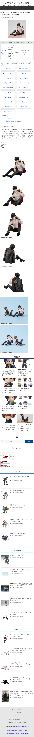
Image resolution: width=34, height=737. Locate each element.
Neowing (8, 78)
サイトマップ (17, 716)
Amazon (8, 69)
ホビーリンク (23, 102)
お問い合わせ (17, 712)
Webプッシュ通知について (17, 719)
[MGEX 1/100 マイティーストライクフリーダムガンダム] (5, 524)
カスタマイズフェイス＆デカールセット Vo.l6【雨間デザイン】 (21, 570)
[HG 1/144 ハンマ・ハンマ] (5, 510)
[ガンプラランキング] (5, 463)
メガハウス (9, 124)
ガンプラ (17, 471)
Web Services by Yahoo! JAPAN (17, 730)
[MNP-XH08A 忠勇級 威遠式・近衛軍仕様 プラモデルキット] (5, 603)
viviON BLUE (8, 102)
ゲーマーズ (24, 106)
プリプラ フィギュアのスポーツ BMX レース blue (20, 613)
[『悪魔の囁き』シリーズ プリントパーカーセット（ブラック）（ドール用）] (5, 682)
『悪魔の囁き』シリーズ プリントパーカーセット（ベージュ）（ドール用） (21, 664)
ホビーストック (8, 111)
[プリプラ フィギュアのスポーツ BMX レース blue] (5, 617)
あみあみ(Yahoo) (8, 83)
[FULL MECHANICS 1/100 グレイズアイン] (5, 481)
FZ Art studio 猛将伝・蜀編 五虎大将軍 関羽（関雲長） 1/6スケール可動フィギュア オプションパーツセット (21, 693)
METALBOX (8, 97)
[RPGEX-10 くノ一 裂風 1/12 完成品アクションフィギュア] (5, 639)
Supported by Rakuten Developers (17, 734)
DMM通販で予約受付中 (3, 52)
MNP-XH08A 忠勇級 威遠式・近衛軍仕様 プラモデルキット (21, 599)
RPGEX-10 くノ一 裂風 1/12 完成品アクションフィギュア (21, 635)
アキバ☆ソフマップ (24, 68)
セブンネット (23, 92)
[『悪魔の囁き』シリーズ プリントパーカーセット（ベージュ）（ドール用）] (5, 668)
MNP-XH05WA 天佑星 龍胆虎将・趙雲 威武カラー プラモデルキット (21, 585)
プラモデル (17, 550)
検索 (29, 441)
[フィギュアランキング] (5, 466)
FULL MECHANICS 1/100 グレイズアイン (21, 477)
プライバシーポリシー (17, 709)
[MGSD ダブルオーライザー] (5, 538)
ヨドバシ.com (24, 78)
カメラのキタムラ (24, 87)
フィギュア (10, 118)
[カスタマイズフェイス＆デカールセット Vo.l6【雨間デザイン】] (5, 574)
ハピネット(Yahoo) (24, 83)
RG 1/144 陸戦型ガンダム (17, 491)
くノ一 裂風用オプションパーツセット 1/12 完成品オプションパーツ (21, 649)
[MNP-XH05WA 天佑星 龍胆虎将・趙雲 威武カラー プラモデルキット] (5, 589)
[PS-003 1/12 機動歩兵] (5, 560)
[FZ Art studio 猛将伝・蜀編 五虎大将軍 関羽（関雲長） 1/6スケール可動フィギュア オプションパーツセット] (5, 696)
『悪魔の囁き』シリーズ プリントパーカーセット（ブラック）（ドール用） (21, 678)
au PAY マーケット (8, 73)
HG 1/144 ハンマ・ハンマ (17, 505)
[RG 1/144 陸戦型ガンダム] (5, 495)
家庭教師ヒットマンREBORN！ (14, 121)
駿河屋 (24, 73)
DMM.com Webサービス (21, 726)
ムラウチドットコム (8, 92)
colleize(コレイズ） (24, 97)
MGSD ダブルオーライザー (18, 533)
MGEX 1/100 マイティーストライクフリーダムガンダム (21, 520)
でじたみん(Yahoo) (8, 87)
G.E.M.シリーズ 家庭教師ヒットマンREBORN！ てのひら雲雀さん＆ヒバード (11, 52)
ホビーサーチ (8, 106)
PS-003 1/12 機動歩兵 (16, 555)
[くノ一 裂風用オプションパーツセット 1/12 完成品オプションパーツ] (5, 653)
